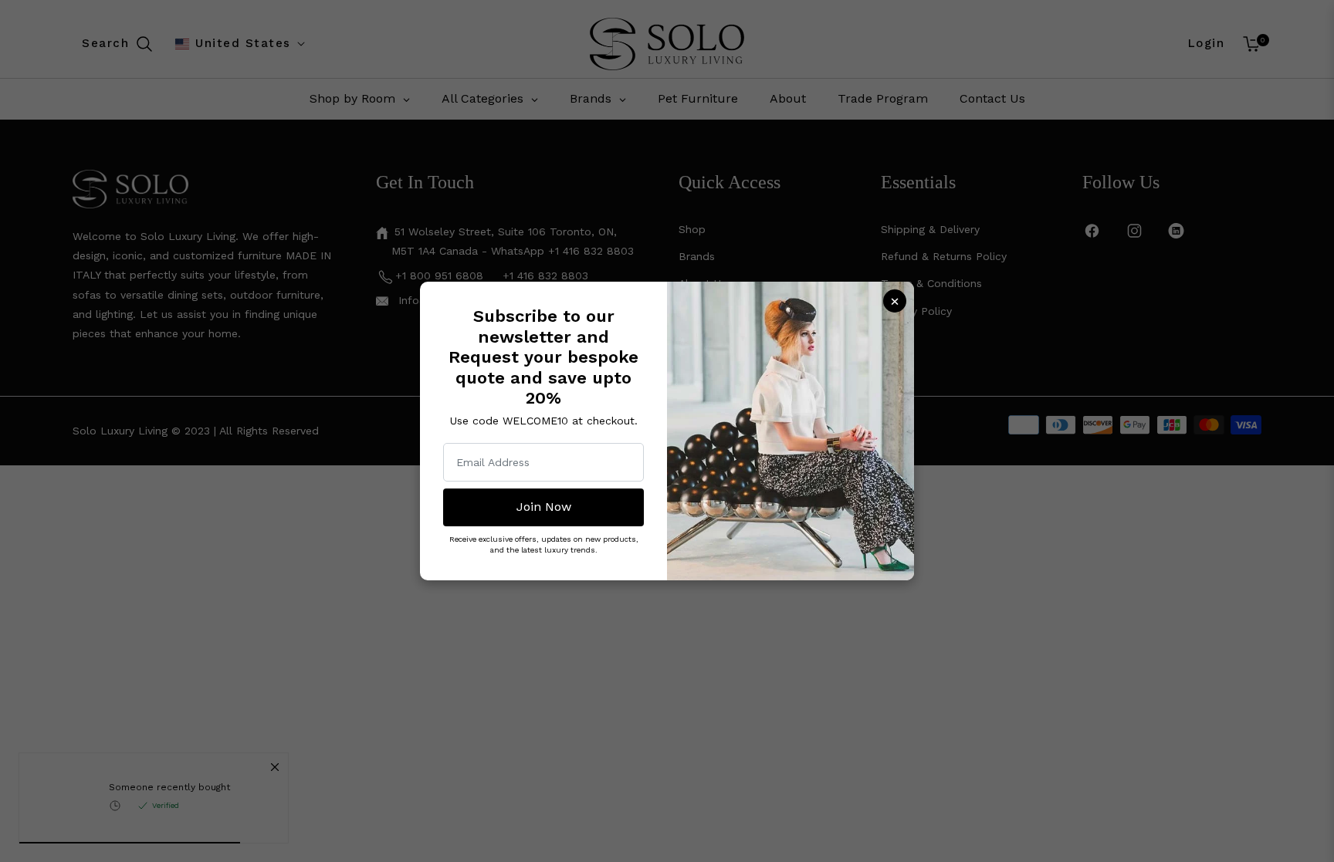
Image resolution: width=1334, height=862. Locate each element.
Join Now (543, 506)
